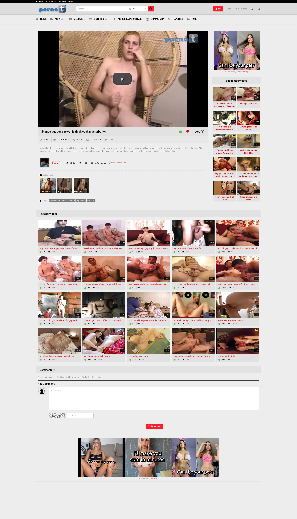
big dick (91, 200)
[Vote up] (180, 131)
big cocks (81, 200)
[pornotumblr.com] (55, 8)
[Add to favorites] (106, 139)
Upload (218, 9)
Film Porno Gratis (66, 1)
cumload (71, 200)
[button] (122, 79)
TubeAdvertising (242, 72)
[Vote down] (187, 131)
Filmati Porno (51, 1)
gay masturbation (57, 200)
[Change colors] (252, 9)
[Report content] (112, 139)
